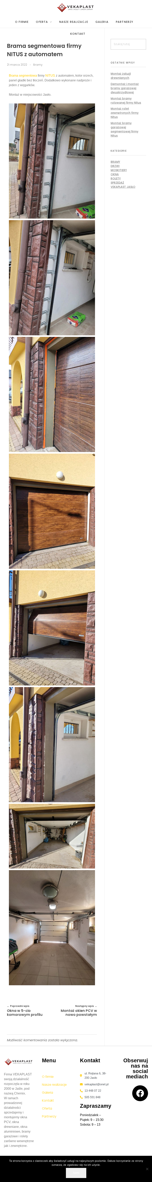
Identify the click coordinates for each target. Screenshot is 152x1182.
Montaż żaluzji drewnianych (121, 76)
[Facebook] (140, 1093)
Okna (115, 174)
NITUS (50, 75)
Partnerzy (49, 1116)
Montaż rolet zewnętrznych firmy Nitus (125, 113)
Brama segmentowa (23, 75)
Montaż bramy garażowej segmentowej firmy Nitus (124, 129)
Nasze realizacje (54, 1084)
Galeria (47, 1092)
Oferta (47, 1108)
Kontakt (48, 1100)
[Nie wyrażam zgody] (147, 1169)
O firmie (48, 1076)
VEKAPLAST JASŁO (123, 187)
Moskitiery (119, 170)
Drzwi (115, 166)
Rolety (116, 178)
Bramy (38, 65)
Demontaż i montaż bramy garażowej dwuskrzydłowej (125, 88)
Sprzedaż (117, 183)
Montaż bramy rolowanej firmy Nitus (126, 100)
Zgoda (76, 1172)
